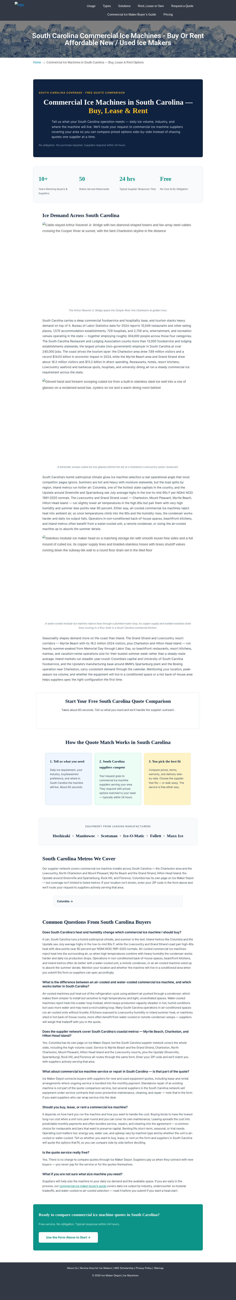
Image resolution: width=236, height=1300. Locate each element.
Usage (91, 6)
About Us (72, 1268)
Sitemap (159, 1268)
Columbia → (65, 901)
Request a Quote (182, 6)
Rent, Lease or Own (151, 6)
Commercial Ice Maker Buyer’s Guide (131, 14)
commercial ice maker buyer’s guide (83, 1186)
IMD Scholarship (123, 1268)
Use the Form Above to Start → (68, 1237)
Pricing (168, 14)
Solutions (124, 6)
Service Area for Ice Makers (96, 1268)
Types (107, 6)
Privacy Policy (144, 1268)
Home (37, 62)
